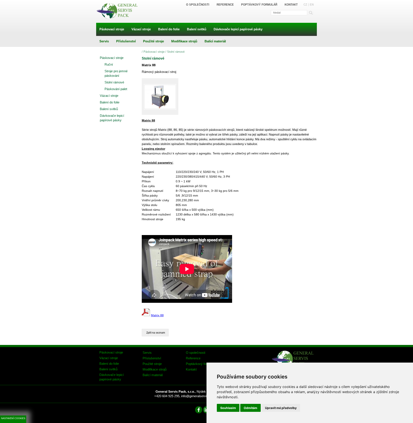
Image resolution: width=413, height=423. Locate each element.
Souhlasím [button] (228, 408)
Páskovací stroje (154, 51)
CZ (305, 4)
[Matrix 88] (160, 96)
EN (312, 4)
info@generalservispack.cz (200, 396)
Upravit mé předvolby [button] (281, 408)
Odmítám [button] (250, 408)
